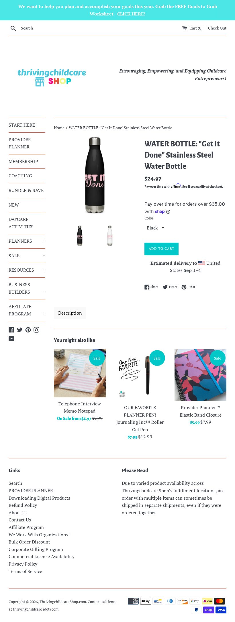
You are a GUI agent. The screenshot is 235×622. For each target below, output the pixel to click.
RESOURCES (27, 270)
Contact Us (20, 520)
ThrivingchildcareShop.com (63, 601)
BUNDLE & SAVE (26, 190)
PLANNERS (27, 241)
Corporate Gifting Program (36, 549)
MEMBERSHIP (23, 161)
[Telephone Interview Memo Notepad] (80, 373)
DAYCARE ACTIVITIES (21, 223)
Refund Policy (23, 505)
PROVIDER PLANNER (20, 143)
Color (148, 218)
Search (15, 483)
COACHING (20, 175)
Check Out (217, 28)
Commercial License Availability (42, 556)
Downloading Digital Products (39, 498)
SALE (27, 255)
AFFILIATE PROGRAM (27, 310)
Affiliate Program (26, 527)
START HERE (22, 125)
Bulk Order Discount (29, 542)
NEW (14, 205)
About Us (18, 512)
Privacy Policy (23, 564)
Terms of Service (25, 571)
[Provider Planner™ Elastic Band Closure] (200, 375)
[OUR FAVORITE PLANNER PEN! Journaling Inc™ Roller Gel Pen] (140, 375)
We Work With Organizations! (39, 534)
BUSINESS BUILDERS (27, 288)
